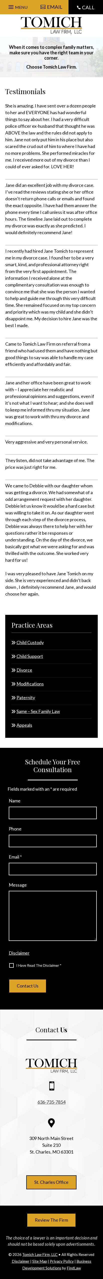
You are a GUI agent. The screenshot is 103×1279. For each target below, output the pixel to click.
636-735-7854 (52, 1102)
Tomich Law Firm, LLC (40, 1254)
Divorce (24, 670)
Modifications (30, 683)
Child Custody (30, 642)
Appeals (24, 725)
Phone (15, 828)
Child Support (29, 656)
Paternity (25, 697)
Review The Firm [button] (51, 1220)
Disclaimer (19, 953)
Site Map (39, 1261)
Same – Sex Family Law (38, 711)
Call (88, 7)
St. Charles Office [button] (51, 1182)
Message (18, 885)
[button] (17, 6)
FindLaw (74, 1268)
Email (15, 857)
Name (14, 800)
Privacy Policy (62, 1261)
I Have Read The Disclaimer (39, 965)
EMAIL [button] (54, 7)
